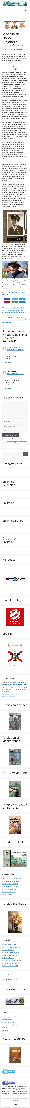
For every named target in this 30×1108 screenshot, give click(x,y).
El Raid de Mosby (8, 958)
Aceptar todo (15, 1097)
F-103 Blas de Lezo (8, 892)
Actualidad (5, 1030)
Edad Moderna (7, 1019)
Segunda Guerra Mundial (15, 310)
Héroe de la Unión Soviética (11, 947)
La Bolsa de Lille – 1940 (10, 966)
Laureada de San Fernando (11, 952)
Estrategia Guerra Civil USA (11, 955)
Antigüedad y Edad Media (10, 1017)
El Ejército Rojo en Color (10, 886)
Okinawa (5, 315)
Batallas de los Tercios (9, 944)
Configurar (15, 1104)
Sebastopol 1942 (7, 894)
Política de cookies (22, 1093)
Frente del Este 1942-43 (10, 884)
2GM (6, 312)
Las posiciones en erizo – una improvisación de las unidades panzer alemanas (14, 689)
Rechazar (15, 1100)
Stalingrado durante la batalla (12, 878)
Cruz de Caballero (8, 950)
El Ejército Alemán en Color (11, 881)
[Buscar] (25, 454)
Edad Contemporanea (9, 1022)
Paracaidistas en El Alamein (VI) (15, 317)
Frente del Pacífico (11, 308)
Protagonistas (13, 315)
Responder (8, 362)
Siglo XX (5, 1027)
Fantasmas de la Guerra (10, 889)
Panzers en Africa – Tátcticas (11, 960)
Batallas (11, 312)
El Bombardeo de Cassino (10, 963)
